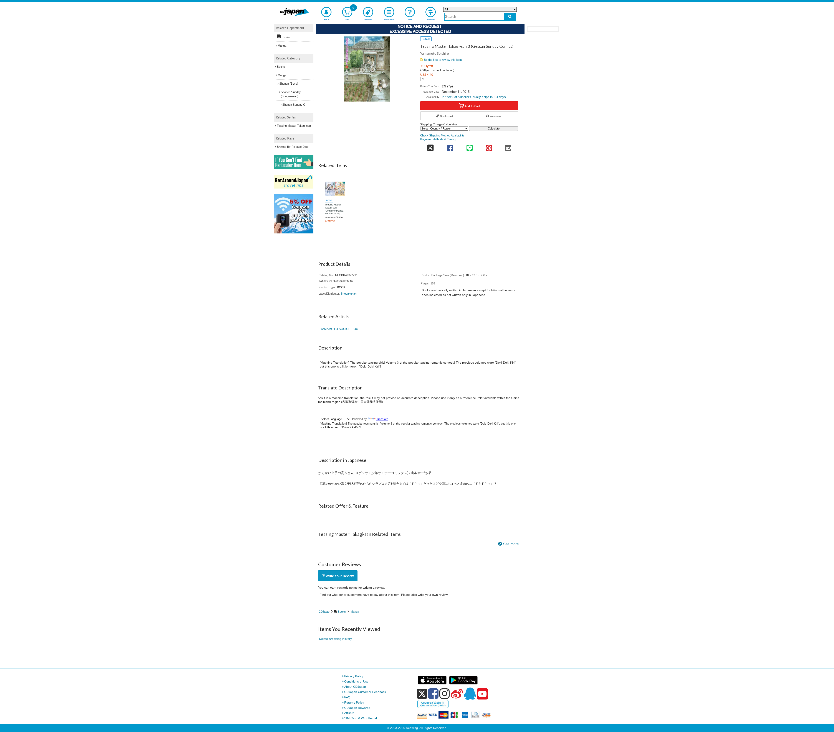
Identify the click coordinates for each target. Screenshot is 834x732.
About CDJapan (355, 686)
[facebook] (433, 694)
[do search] (510, 17)
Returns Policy (354, 702)
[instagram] (444, 694)
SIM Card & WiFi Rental (360, 718)
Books (342, 611)
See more (511, 544)
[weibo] (457, 694)
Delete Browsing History (335, 638)
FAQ (347, 697)
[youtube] (482, 694)
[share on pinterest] (488, 146)
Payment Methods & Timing (437, 139)
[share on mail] (508, 146)
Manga (355, 611)
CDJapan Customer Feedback (365, 692)
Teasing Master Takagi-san (294, 125)
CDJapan (324, 611)
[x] (422, 694)
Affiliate (349, 713)
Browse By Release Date (292, 146)
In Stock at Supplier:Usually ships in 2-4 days (474, 97)
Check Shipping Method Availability (442, 135)
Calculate (494, 128)
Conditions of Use (356, 681)
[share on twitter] (430, 146)
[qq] (470, 694)
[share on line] (469, 146)
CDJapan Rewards (357, 707)
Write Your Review (339, 576)
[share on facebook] (450, 146)
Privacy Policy (353, 676)
